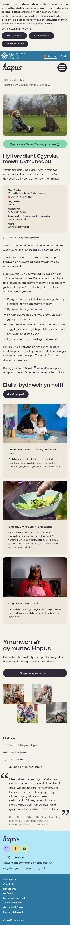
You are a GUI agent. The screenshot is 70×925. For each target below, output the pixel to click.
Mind (28, 368)
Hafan (7, 80)
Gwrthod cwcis (41, 36)
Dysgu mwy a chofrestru (35, 673)
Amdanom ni (9, 879)
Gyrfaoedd (8, 893)
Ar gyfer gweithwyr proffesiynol (24, 868)
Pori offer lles (16, 760)
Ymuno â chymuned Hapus (25, 767)
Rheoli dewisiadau (15, 44)
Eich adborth (9, 888)
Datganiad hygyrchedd (14, 898)
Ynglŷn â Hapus (13, 857)
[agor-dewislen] (62, 67)
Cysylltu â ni (9, 884)
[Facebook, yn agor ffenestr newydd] (15, 848)
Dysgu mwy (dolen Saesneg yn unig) (33, 144)
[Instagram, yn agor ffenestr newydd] (6, 848)
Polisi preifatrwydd (13, 912)
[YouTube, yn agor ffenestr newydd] (24, 848)
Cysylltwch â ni (18, 752)
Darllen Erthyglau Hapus (23, 745)
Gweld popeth (15, 394)
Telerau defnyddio (12, 902)
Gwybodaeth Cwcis (13, 907)
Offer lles (19, 80)
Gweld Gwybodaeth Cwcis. (17, 29)
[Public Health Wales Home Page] (14, 59)
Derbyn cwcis (14, 36)
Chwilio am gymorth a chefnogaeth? (27, 863)
